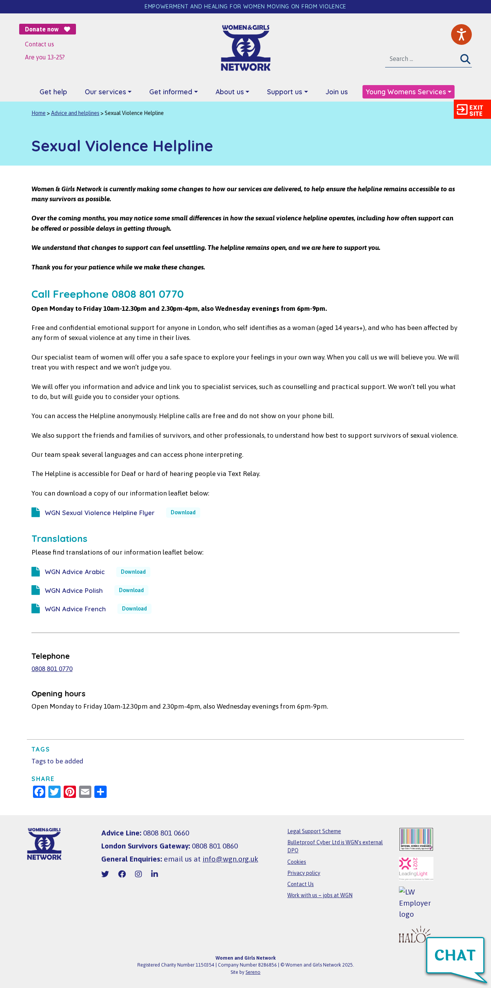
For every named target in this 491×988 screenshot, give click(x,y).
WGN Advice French (75, 609)
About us (230, 91)
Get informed (170, 91)
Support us (284, 91)
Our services (105, 91)
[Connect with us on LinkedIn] (154, 874)
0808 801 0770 (51, 669)
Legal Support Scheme (314, 831)
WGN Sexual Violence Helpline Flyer (100, 513)
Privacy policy (303, 873)
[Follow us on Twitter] (105, 874)
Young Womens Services (406, 91)
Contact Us (300, 884)
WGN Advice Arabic (75, 572)
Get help (53, 91)
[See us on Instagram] (138, 874)
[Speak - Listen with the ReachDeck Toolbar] (461, 34)
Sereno (253, 972)
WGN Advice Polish (74, 590)
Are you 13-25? (45, 57)
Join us (337, 91)
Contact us (39, 44)
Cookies (296, 862)
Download (183, 512)
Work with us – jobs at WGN (320, 895)
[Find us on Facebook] (122, 874)
